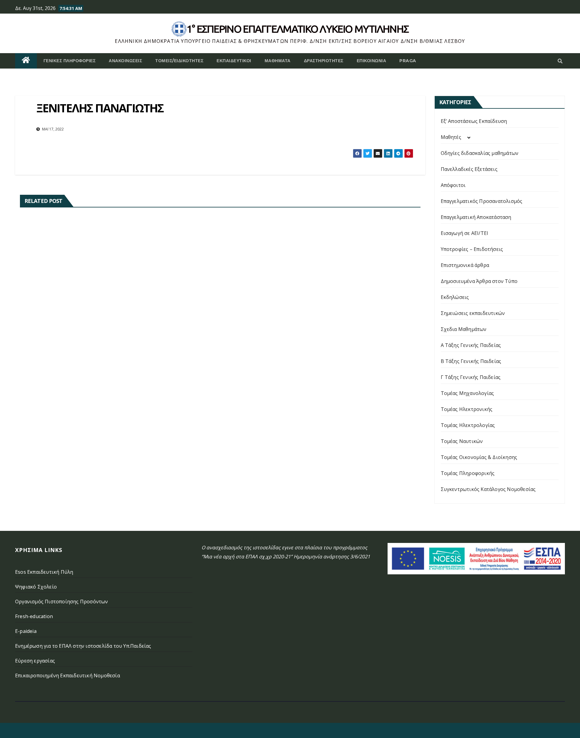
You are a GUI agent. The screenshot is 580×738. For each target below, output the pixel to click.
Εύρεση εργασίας (35, 660)
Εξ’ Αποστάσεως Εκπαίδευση (474, 121)
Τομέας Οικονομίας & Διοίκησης (479, 457)
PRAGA (407, 60)
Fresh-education (34, 616)
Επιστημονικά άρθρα (465, 265)
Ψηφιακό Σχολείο (36, 586)
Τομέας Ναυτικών (462, 441)
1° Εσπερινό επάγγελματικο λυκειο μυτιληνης (298, 28)
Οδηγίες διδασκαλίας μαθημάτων (480, 153)
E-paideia (26, 631)
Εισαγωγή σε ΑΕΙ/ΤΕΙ (464, 233)
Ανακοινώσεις (125, 60)
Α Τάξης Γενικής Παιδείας (471, 345)
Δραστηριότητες (323, 60)
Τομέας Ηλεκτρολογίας (468, 425)
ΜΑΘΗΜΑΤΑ (278, 60)
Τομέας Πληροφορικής (468, 473)
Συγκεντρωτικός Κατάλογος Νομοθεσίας (488, 489)
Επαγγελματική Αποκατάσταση (476, 217)
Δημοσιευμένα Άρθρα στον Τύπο (479, 281)
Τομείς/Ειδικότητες (179, 60)
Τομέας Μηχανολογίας (467, 393)
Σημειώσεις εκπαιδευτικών (473, 313)
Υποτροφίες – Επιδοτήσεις (472, 249)
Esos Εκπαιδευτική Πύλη (44, 572)
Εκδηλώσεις (455, 297)
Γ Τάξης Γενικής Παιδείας (471, 377)
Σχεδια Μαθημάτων (464, 329)
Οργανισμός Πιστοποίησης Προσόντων (61, 601)
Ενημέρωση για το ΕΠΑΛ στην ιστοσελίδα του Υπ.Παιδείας (83, 646)
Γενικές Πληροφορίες (70, 60)
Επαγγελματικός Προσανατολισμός (482, 201)
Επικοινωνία (371, 60)
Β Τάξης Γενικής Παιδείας (471, 361)
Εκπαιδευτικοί (234, 60)
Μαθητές (451, 137)
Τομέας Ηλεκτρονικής (467, 409)
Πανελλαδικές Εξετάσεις (469, 169)
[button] (560, 61)
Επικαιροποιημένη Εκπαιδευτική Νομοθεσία (67, 675)
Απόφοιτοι (453, 185)
